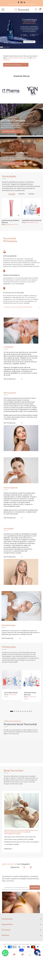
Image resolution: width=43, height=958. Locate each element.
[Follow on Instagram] (31, 867)
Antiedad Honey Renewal (31, 220)
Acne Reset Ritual (10, 693)
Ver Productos (9, 423)
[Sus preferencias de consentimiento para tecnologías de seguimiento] (39, 954)
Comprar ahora (9, 131)
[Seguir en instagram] (21, 2)
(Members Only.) (12, 224)
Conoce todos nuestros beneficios (18, 307)
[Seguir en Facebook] (19, 2)
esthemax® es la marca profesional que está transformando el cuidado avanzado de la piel (21, 832)
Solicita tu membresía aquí (13, 64)
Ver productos (9, 379)
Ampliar (7, 849)
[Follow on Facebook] (24, 867)
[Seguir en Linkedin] (24, 2)
